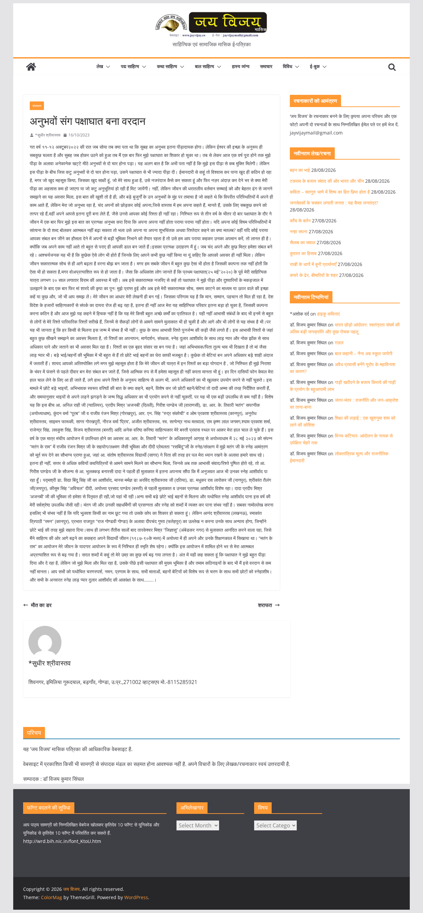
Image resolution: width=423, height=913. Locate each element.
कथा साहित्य (167, 66)
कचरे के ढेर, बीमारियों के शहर (314, 275)
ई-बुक (315, 66)
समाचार (266, 66)
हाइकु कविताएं (328, 314)
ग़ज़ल (339, 342)
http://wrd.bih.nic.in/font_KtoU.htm (62, 841)
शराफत (265, 605)
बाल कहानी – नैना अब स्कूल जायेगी (363, 353)
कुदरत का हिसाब (303, 253)
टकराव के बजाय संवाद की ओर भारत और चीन (327, 181)
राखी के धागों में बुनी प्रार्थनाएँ (313, 264)
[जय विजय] (31, 67)
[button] (106, 67)
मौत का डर (41, 605)
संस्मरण (36, 105)
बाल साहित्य (204, 66)
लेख (99, 66)
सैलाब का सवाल (302, 242)
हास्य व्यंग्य (241, 66)
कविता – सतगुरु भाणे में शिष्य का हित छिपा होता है (330, 192)
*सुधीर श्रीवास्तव (47, 135)
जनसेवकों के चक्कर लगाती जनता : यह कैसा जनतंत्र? (334, 203)
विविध (287, 66)
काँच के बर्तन (300, 220)
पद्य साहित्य (130, 66)
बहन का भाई (300, 170)
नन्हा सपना (298, 231)
